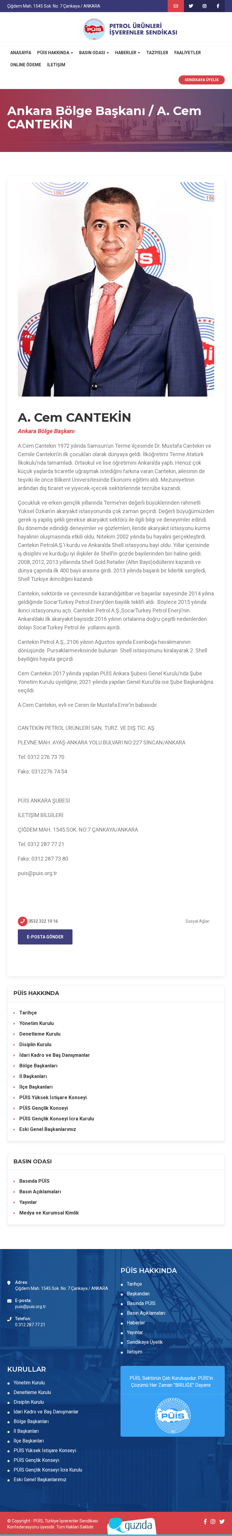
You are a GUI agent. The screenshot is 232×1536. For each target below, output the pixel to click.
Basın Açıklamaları (39, 1192)
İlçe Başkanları (35, 1087)
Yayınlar (27, 1202)
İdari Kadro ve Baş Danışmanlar (54, 1055)
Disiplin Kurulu (34, 1044)
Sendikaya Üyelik (202, 80)
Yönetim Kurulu (36, 1023)
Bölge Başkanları (37, 1066)
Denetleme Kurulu (39, 1034)
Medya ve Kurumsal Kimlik (48, 1213)
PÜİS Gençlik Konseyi (43, 1108)
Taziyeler (157, 52)
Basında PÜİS (34, 1181)
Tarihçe (27, 1013)
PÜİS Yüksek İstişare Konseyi (52, 1097)
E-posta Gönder (45, 936)
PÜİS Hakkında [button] (53, 52)
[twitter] (191, 6)
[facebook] (218, 6)
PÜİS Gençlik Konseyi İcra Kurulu (56, 1119)
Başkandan (138, 1294)
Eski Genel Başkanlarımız (47, 1129)
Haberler (135, 1323)
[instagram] (204, 6)
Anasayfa (20, 52)
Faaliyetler (187, 52)
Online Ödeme (25, 64)
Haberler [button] (126, 52)
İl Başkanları (32, 1076)
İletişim (56, 64)
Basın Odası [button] (92, 52)
